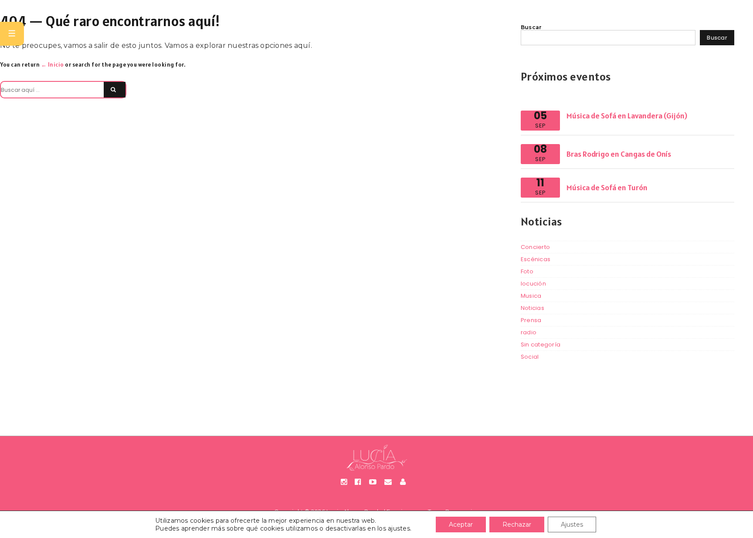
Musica (531, 296)
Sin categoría (540, 344)
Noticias (532, 308)
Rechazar (516, 524)
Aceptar (461, 524)
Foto (527, 271)
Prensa (531, 320)
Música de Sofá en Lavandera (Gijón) (626, 116)
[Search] (115, 90)
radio (528, 332)
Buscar (531, 27)
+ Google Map (660, 126)
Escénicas (535, 259)
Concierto (535, 247)
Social (530, 357)
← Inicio (52, 64)
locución (533, 283)
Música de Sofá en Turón (607, 187)
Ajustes (572, 524)
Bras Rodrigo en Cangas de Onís (618, 154)
